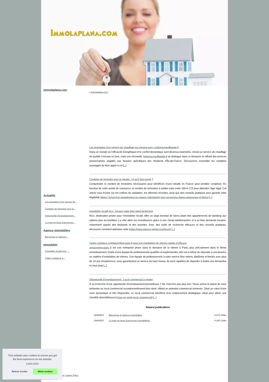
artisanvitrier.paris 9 (100, 247)
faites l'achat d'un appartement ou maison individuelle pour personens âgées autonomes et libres (154, 197)
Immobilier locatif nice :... (57, 251)
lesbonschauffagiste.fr (155, 156)
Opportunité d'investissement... (60, 215)
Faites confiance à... (55, 258)
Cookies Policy (71, 375)
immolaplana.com (99, 92)
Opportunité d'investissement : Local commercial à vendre (121, 279)
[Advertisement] (158, 117)
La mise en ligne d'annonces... (60, 222)
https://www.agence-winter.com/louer (150, 229)
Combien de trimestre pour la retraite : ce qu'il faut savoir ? (121, 179)
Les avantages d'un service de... (61, 202)
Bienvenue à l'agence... (56, 237)
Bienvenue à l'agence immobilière (125, 315)
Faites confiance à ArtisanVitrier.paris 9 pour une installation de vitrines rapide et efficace (138, 243)
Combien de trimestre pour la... (60, 209)
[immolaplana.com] (134, 43)
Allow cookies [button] (45, 371)
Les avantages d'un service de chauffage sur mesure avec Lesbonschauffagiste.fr (134, 147)
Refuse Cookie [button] (19, 371)
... (125, 165)
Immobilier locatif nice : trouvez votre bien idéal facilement (121, 211)
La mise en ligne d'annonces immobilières (129, 320)
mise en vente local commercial (134, 297)
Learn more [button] (32, 363)
